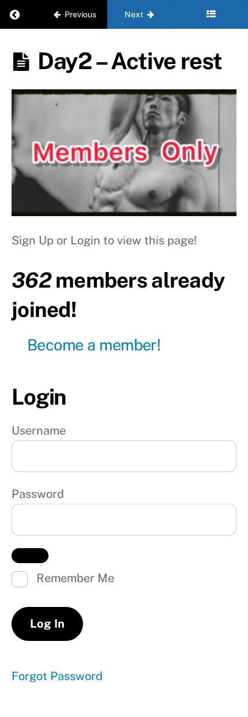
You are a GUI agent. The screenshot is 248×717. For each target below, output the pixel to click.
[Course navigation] (211, 14)
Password (38, 494)
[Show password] (30, 555)
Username (39, 430)
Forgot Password (57, 676)
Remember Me (73, 578)
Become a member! (93, 344)
